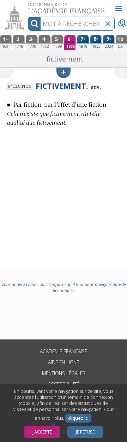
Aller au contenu (27, 6)
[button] (63, 73)
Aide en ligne (63, 362)
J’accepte (42, 432)
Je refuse (85, 432)
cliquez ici (78, 418)
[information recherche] (34, 24)
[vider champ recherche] (108, 24)
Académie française (63, 351)
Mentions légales (63, 373)
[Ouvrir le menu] (118, 8)
